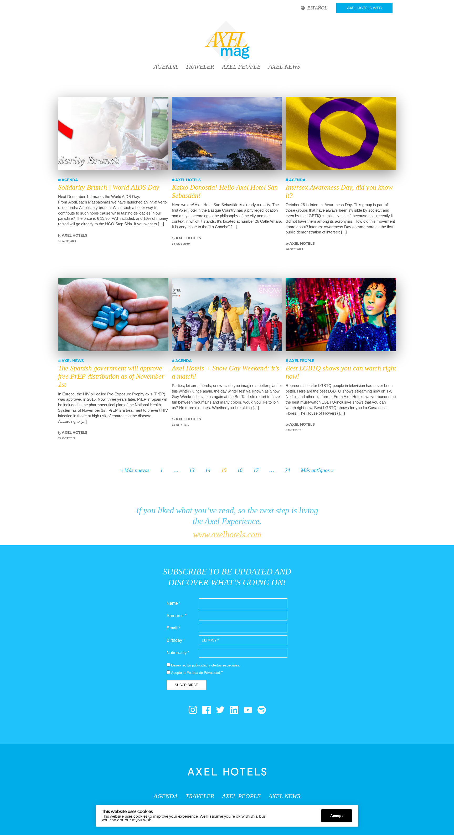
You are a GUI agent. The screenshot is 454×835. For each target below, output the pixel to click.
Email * (173, 628)
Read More (163, 820)
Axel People (241, 66)
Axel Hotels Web (364, 8)
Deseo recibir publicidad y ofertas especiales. (205, 665)
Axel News (284, 66)
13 (191, 470)
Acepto (176, 673)
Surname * (176, 615)
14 (207, 470)
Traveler (199, 66)
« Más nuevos (134, 470)
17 (256, 470)
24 (287, 470)
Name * (173, 603)
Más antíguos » (317, 470)
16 (240, 470)
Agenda (166, 66)
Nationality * (178, 652)
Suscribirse (186, 685)
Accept (336, 816)
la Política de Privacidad (201, 673)
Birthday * (176, 640)
